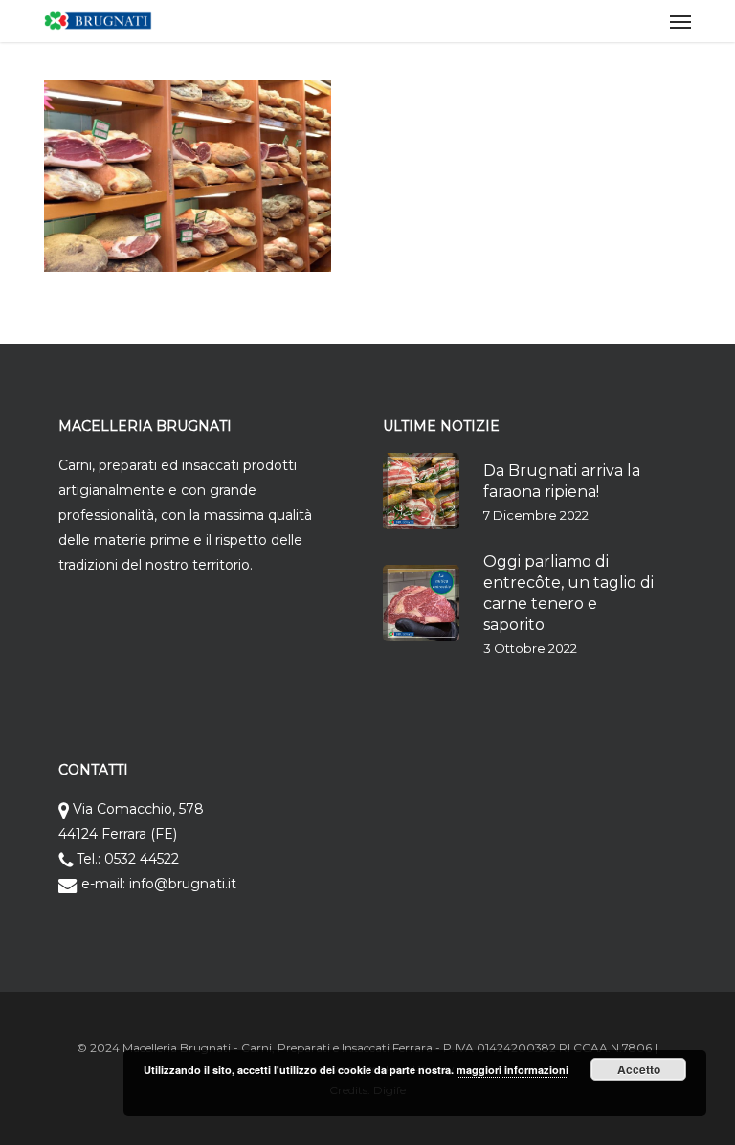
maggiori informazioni (512, 1070)
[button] (680, 21)
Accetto (638, 1069)
